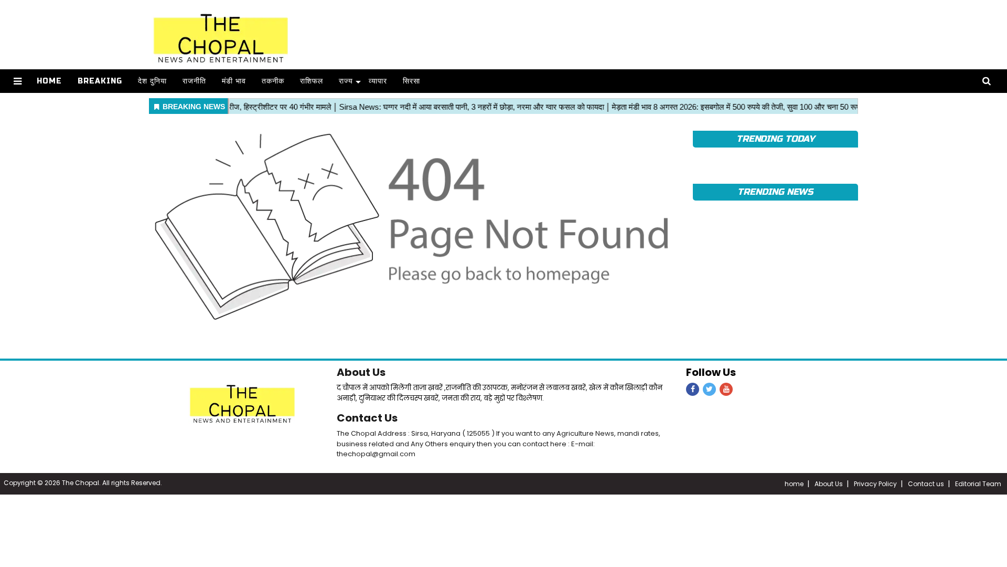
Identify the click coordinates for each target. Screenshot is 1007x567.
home (794, 483)
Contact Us (367, 418)
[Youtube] (726, 389)
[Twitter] (709, 389)
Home (49, 81)
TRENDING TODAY (775, 138)
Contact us (926, 483)
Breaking (100, 81)
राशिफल (311, 81)
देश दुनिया (152, 81)
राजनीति (194, 81)
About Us (361, 372)
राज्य (346, 81)
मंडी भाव (234, 81)
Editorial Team (978, 483)
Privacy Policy (875, 483)
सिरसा (411, 81)
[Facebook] (692, 389)
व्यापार (378, 81)
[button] (18, 81)
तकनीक (273, 81)
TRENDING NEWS (775, 191)
